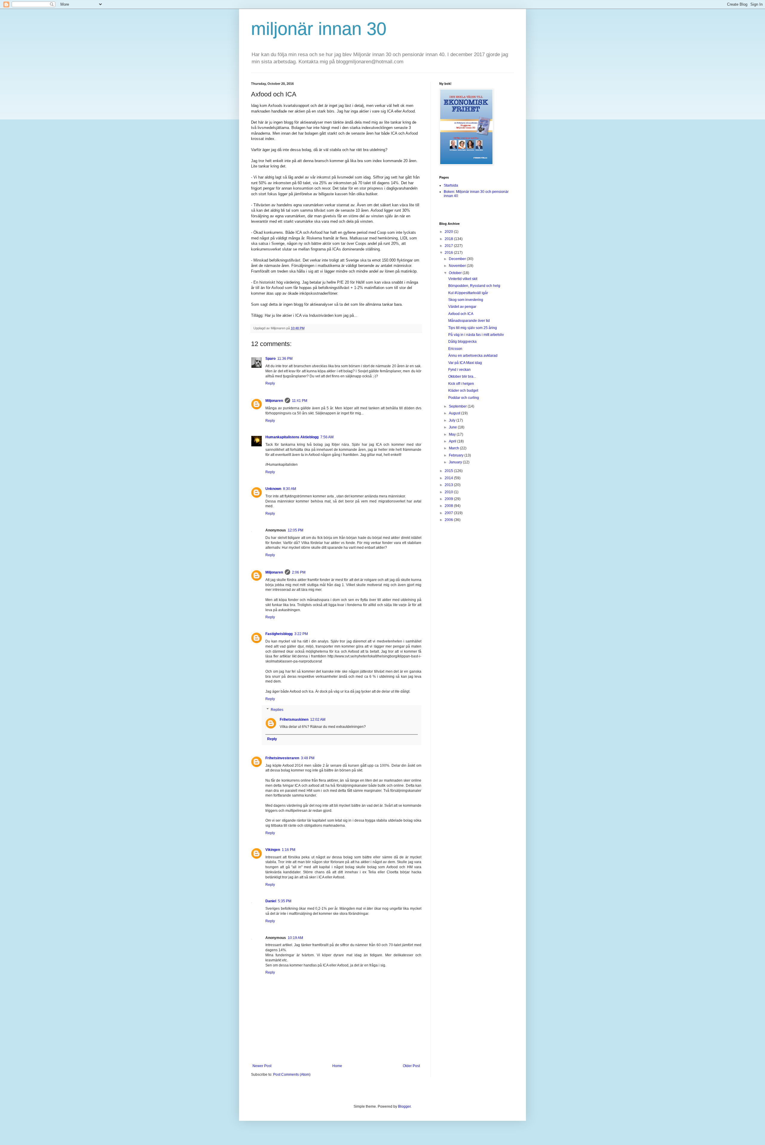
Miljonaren (274, 401)
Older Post (411, 1066)
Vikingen (272, 850)
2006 (449, 520)
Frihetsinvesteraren (282, 758)
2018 (449, 239)
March (454, 448)
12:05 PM (295, 530)
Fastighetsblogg (279, 634)
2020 (449, 232)
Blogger (404, 1106)
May (453, 434)
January (456, 462)
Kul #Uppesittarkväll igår (468, 293)
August (455, 413)
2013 (449, 485)
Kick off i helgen (461, 384)
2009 (449, 499)
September (458, 406)
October (456, 273)
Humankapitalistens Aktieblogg (292, 437)
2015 (449, 471)
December (458, 259)
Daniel (270, 901)
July (452, 420)
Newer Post (262, 1066)
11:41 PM (299, 401)
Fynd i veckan (459, 370)
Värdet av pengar (462, 307)
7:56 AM (326, 437)
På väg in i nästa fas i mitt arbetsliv (476, 335)
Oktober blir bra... (462, 376)
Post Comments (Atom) (291, 1074)
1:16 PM (288, 850)
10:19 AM (295, 938)
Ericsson (455, 349)
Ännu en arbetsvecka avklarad (473, 356)
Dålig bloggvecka (462, 341)
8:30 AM (289, 489)
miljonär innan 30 (318, 29)
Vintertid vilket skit (462, 279)
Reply (270, 383)
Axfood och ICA (460, 314)
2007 (449, 513)
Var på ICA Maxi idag (465, 363)
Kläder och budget (463, 390)
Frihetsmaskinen (294, 719)
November (458, 266)
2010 (449, 492)
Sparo (270, 358)
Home (337, 1066)
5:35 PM (284, 901)
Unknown (273, 489)
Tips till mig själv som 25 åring (472, 328)
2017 (449, 246)
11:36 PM (285, 358)
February (456, 455)
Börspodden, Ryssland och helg (474, 286)
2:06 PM (298, 572)
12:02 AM (317, 719)
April (453, 441)
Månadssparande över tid (469, 321)
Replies (277, 710)
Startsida (451, 185)
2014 (449, 478)
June (453, 427)
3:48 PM (307, 758)
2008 (449, 506)
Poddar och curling (463, 398)
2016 (449, 252)
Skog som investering (465, 300)
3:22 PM (301, 634)
